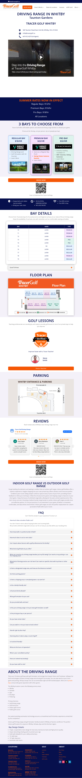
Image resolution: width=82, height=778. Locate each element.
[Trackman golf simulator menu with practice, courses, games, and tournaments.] (63, 171)
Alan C (62, 441)
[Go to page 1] (39, 456)
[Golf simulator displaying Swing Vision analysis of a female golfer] (41, 173)
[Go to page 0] (38, 456)
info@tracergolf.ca (29, 33)
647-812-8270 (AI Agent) (30, 36)
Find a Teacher (41, 368)
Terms (60, 754)
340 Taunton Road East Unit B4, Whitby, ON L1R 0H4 (40, 30)
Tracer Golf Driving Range (23, 429)
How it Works (45, 754)
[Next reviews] (72, 446)
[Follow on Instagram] (63, 762)
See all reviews (67, 431)
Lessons (61, 7)
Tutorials (44, 757)
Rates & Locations (51, 7)
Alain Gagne (21, 441)
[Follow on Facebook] (60, 762)
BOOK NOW (41, 180)
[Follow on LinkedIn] (69, 762)
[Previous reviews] (9, 446)
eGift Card (69, 7)
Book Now (27, 7)
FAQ (43, 752)
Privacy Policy (62, 757)
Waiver (61, 759)
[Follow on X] (66, 762)
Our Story (61, 750)
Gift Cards (44, 759)
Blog (60, 752)
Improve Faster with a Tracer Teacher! (41, 351)
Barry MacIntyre (43, 441)
